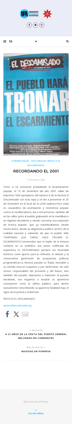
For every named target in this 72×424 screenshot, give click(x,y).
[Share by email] (25, 314)
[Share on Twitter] (16, 314)
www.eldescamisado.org (17, 305)
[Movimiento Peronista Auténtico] (36, 13)
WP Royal (43, 401)
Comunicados (20, 161)
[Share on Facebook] (7, 314)
